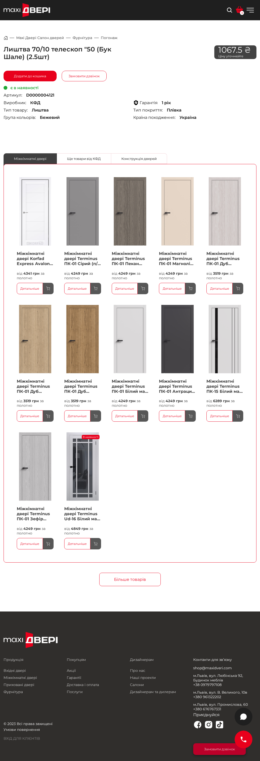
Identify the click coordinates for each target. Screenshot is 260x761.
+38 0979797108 (207, 684)
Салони (137, 684)
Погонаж (109, 37)
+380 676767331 (207, 709)
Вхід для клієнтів (22, 738)
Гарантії (74, 677)
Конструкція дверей (139, 159)
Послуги (75, 692)
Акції (71, 670)
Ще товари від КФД (84, 159)
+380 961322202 (207, 697)
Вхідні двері (15, 670)
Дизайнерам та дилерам (153, 692)
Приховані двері (19, 684)
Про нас (137, 670)
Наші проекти (143, 677)
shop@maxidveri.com (212, 668)
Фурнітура (82, 37)
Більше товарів (130, 579)
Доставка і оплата (83, 684)
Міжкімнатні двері (30, 159)
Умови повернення (22, 729)
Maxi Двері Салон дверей (40, 37)
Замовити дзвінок (84, 76)
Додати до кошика (30, 76)
